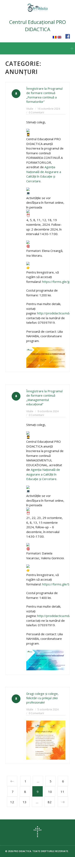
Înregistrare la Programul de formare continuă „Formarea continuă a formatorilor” (44, 95)
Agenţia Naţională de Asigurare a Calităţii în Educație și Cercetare (43, 474)
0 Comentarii (36, 112)
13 (24, 802)
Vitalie (29, 108)
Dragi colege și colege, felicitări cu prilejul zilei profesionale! (42, 697)
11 (62, 792)
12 (12, 802)
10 (50, 792)
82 (49, 802)
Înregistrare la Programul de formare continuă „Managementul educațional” (44, 397)
